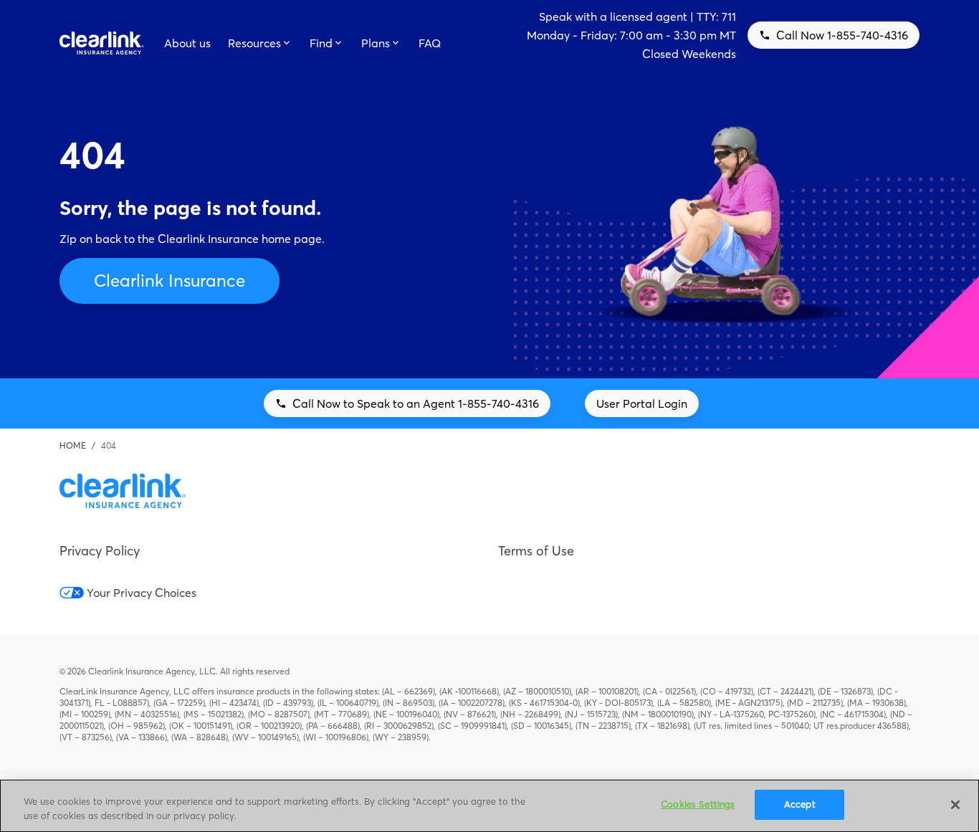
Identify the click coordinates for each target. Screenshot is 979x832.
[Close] (955, 805)
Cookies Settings (698, 804)
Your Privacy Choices (141, 592)
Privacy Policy (99, 550)
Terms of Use (536, 550)
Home (72, 445)
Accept (800, 804)
